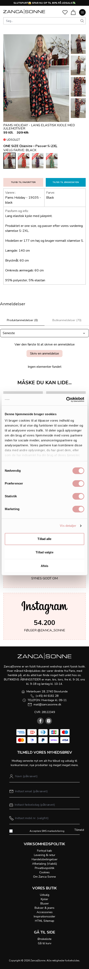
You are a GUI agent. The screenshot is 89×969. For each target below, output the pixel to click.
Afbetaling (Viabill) (44, 864)
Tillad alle (44, 539)
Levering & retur (44, 855)
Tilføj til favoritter (23, 182)
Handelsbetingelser (45, 859)
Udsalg (44, 895)
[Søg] (82, 21)
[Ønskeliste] (65, 12)
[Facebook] (40, 721)
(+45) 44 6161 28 (47, 696)
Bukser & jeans (44, 908)
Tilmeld (79, 830)
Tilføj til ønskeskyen (66, 182)
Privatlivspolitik (44, 868)
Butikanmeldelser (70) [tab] (66, 320)
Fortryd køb (44, 851)
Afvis (44, 566)
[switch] (78, 483)
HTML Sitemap (44, 921)
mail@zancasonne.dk (47, 704)
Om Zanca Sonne (44, 877)
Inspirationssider (44, 916)
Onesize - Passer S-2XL (38, 146)
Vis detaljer (68, 525)
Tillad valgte (44, 552)
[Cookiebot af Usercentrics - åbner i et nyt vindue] (66, 399)
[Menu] (82, 12)
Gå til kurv (44, 943)
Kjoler (44, 899)
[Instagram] (48, 721)
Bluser (44, 903)
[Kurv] (73, 12)
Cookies (44, 872)
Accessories (45, 912)
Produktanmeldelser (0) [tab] (22, 320)
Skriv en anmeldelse (44, 353)
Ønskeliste (44, 939)
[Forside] (24, 11)
